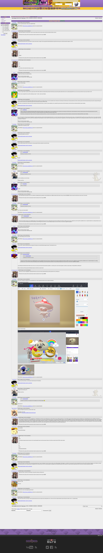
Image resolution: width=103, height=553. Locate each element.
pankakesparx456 (14, 480)
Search (2, 19)
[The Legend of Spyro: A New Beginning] (54, 8)
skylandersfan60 (25, 152)
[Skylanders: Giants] (65, 8)
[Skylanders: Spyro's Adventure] (62, 8)
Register (58, 2)
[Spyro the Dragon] (27, 8)
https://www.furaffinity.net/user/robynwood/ (29, 412)
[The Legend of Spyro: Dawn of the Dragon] (60, 8)
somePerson (14, 40)
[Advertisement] (51, 13)
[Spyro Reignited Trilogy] (24, 8)
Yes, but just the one (6, 30)
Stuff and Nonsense (27, 16)
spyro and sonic (14, 408)
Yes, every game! (6, 26)
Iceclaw (14, 171)
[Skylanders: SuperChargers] (73, 8)
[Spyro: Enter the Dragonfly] (40, 8)
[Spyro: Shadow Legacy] (51, 8)
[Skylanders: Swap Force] (68, 8)
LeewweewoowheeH (14, 31)
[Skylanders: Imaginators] (76, 8)
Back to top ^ (100, 535)
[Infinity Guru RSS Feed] (55, 547)
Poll (5, 23)
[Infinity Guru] (51, 541)
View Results (3, 34)
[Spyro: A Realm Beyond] (78, 8)
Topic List (96, 508)
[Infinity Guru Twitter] (47, 547)
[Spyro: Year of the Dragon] (32, 8)
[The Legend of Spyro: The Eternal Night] (57, 8)
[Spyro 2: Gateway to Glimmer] (29, 8)
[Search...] (79, 1)
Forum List (3, 18)
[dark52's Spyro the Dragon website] (37, 2)
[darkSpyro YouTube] (29, 547)
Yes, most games (6, 28)
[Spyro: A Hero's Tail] (49, 8)
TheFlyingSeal (14, 426)
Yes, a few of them (6, 29)
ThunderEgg (14, 22)
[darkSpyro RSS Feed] (35, 547)
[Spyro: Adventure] (43, 8)
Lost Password (68, 2)
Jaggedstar (14, 253)
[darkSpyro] (32, 541)
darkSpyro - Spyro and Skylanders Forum (17, 16)
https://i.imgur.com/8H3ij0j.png (28, 87)
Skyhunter (14, 90)
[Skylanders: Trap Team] (70, 8)
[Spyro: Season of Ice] (35, 8)
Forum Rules (3, 20)
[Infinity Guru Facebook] (51, 547)
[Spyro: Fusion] (46, 8)
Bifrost (14, 72)
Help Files (3, 21)
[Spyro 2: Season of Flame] (38, 8)
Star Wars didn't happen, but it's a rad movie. (25, 43)
